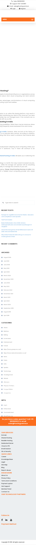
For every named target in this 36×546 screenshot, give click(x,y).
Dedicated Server (7, 443)
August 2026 (7, 257)
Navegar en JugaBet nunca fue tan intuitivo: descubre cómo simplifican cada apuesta (17, 215)
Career (3, 456)
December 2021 (8, 294)
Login (14, 9)
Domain (4, 435)
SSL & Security (6, 451)
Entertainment (8, 342)
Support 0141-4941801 (19, 4)
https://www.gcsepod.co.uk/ (12, 349)
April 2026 (7, 272)
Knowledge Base (7, 459)
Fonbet (6, 346)
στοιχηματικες (7, 393)
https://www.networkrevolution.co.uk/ (15, 353)
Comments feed (9, 412)
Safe (5, 364)
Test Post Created (6, 220)
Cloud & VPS (5, 446)
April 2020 (7, 301)
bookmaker (7, 338)
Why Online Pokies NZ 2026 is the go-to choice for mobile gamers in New (16, 235)
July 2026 (6, 261)
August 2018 (7, 312)
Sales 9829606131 (18, 1)
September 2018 (8, 308)
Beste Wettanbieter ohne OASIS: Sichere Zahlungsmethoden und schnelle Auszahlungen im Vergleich (16, 224)
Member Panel (6, 489)
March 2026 (7, 275)
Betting (6, 335)
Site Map (4, 465)
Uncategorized (8, 375)
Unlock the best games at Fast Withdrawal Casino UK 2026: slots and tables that (17, 230)
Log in (5, 405)
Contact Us (5, 492)
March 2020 (7, 304)
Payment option (7, 483)
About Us (4, 475)
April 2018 (6, 315)
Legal (3, 462)
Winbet (6, 378)
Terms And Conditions (9, 481)
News (5, 356)
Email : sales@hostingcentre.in (19, 6)
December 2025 (8, 279)
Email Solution (6, 449)
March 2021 (7, 297)
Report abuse (6, 470)
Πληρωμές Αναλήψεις (9, 385)
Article (5, 327)
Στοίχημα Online (8, 389)
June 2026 (7, 265)
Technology (7, 371)
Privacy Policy (5, 478)
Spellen (6, 367)
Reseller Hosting (6, 440)
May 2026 (6, 268)
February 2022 (8, 290)
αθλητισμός (6, 382)
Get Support (5, 486)
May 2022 (6, 286)
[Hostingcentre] (18, 14)
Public (5, 360)
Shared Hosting (6, 438)
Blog (2, 467)
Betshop (6, 331)
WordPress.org (8, 416)
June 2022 (7, 283)
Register (23, 9)
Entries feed (7, 409)
